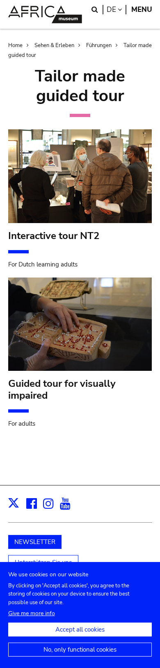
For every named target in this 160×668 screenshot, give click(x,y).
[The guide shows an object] (80, 178)
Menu (141, 9)
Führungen (99, 45)
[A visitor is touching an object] (80, 326)
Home (15, 45)
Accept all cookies (80, 629)
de (116, 9)
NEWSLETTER (34, 542)
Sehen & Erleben (54, 45)
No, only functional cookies (80, 649)
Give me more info (31, 613)
